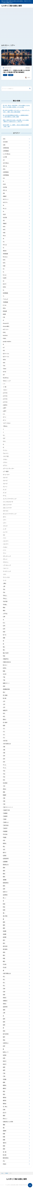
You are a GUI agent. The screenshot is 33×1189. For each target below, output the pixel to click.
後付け (4, 852)
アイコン (5, 450)
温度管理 (5, 1006)
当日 (4, 849)
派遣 (4, 994)
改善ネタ (5, 891)
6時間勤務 (5, 293)
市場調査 (5, 831)
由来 (4, 1046)
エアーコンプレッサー (8, 468)
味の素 (4, 698)
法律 (4, 988)
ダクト (4, 517)
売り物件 (5, 722)
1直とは (5, 166)
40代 (4, 229)
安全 (4, 780)
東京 (4, 940)
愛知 (4, 873)
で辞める (5, 426)
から (4, 414)
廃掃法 (4, 843)
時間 (4, 910)
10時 (4, 145)
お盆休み (5, 405)
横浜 (4, 961)
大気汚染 (5, 740)
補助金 (4, 1097)
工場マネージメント (8, 807)
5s (3, 272)
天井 (4, 755)
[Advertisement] (16, 27)
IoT (4, 347)
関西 (4, 1139)
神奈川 (4, 1061)
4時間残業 (5, 253)
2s (3, 181)
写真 (4, 656)
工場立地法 (5, 825)
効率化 (4, 668)
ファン (4, 553)
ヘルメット (5, 568)
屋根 (4, 792)
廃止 (4, 846)
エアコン (5, 465)
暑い (4, 913)
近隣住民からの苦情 (8, 1121)
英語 (4, 1094)
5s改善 (4, 278)
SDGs (4, 359)
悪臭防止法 (5, 864)
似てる (4, 634)
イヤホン (5, 459)
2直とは (5, 190)
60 (3, 281)
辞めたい (5, 1118)
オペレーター (6, 474)
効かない (5, 665)
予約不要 (5, 601)
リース (4, 580)
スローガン (5, 510)
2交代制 (5, 187)
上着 (4, 586)
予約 (4, 589)
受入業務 (5, 695)
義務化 (4, 1085)
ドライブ (5, 526)
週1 (4, 1127)
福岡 (4, 1067)
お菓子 (4, 408)
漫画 (4, 1009)
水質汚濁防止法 (7, 973)
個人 (4, 647)
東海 (4, 952)
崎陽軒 (4, 795)
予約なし (5, 595)
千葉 (4, 677)
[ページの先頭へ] (30, 1185)
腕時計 (4, 1088)
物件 (4, 1037)
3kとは (4, 208)
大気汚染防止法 (7, 743)
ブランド (5, 559)
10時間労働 (6, 148)
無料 (4, 1018)
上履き (4, 583)
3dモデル (5, 202)
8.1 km (4, 305)
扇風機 (4, 879)
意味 (4, 867)
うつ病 (4, 386)
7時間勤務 (5, 302)
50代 (4, 259)
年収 (4, 840)
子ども (4, 765)
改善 (4, 888)
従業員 (4, 855)
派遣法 (4, 997)
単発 (4, 686)
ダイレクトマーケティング (9, 513)
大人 (4, 728)
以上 (4, 622)
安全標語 (5, 783)
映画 (4, 904)
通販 (4, 1124)
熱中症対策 (5, 1034)
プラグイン (5, 562)
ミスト (4, 574)
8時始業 (5, 311)
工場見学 (5, 828)
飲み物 (4, 1155)
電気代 (4, 1142)
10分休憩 (5, 141)
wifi (3, 374)
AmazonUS (6, 323)
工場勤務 (5, 813)
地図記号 (5, 710)
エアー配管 (5, 471)
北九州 (4, 674)
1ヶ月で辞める (6, 154)
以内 (4, 625)
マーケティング (7, 571)
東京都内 (5, 949)
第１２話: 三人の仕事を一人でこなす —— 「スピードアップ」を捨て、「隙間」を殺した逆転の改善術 (16, 111)
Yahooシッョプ (7, 380)
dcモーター (6, 329)
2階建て (5, 196)
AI (3, 320)
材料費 (4, 937)
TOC (4, 365)
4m (3, 241)
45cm (4, 235)
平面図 (4, 837)
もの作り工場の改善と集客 (11, 6)
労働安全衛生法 (7, 662)
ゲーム (4, 495)
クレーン (5, 486)
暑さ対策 (5, 916)
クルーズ (5, 477)
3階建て (5, 223)
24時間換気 (6, 172)
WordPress (5, 377)
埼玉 (4, 713)
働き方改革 (5, 653)
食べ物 (4, 1152)
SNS (4, 362)
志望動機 (5, 861)
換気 (4, 885)
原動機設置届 (6, 689)
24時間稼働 (6, 175)
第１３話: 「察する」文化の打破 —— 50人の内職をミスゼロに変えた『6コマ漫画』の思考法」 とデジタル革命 (16, 106)
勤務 (4, 671)
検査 (4, 958)
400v (4, 226)
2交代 (4, 184)
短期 (4, 1058)
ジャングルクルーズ (8, 501)
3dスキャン (6, 199)
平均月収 (5, 834)
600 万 (4, 284)
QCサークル (6, 353)
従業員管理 (5, 858)
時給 (4, 907)
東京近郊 (5, 946)
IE (3, 344)
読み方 (4, 1112)
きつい (4, 417)
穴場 (4, 1073)
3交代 (4, 214)
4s (3, 247)
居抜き (4, 789)
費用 (4, 1115)
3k (3, 205)
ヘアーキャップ (7, 565)
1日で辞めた (6, 163)
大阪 (4, 746)
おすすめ (5, 392)
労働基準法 (5, 659)
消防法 (4, 1003)
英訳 (4, 1091)
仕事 (4, 616)
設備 (4, 1109)
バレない (5, 547)
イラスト (5, 462)
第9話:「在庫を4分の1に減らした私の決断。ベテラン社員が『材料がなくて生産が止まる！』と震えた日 (16, 121)
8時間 (4, 314)
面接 (4, 1146)
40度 (4, 232)
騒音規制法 (5, 1158)
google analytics (7, 341)
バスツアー (5, 541)
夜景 (4, 725)
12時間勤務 (6, 151)
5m (3, 269)
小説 (4, 786)
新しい (4, 898)
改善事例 (5, 895)
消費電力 (5, 1000)
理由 (4, 1040)
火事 (4, 1012)
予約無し (5, 604)
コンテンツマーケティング (9, 498)
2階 (4, 193)
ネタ (4, 535)
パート (4, 550)
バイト (4, 538)
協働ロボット (6, 683)
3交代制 (5, 217)
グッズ (4, 489)
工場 (4, 804)
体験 (4, 637)
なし (4, 435)
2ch (4, 178)
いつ (4, 383)
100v (4, 138)
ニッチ (4, 529)
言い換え (5, 1106)
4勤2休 (4, 250)
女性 (4, 758)
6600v (4, 287)
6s (3, 290)
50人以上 (5, 256)
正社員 (4, 964)
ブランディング (7, 556)
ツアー (4, 520)
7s (3, 296)
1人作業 (5, 157)
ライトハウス (6, 577)
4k (3, 238)
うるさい (5, 389)
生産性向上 (5, 1043)
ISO (4, 350)
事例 (4, 607)
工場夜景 (5, 816)
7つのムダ (5, 299)
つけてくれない (7, 423)
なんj (4, 441)
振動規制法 (5, 882)
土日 (4, 701)
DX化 (4, 332)
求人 (4, 976)
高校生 (4, 1164)
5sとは (4, 275)
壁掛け (4, 719)
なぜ (4, 438)
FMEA (4, 338)
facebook (5, 335)
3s (3, 211)
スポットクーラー (7, 504)
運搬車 (4, 1130)
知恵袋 (4, 1055)
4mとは (5, 244)
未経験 (4, 931)
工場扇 (4, 819)
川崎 (4, 798)
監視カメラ (5, 1052)
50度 (4, 266)
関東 (4, 1133)
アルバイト (5, 453)
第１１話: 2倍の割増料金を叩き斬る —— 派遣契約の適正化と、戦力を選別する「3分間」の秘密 (15, 116)
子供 (4, 770)
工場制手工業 (6, 810)
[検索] (30, 88)
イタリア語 (5, 456)
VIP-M (4, 371)
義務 (4, 1082)
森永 (4, 955)
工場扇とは (5, 822)
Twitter (4, 368)
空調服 (4, 1079)
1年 (4, 160)
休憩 (4, 631)
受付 (4, 692)
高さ (4, 1161)
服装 (4, 922)
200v (4, 169)
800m (4, 308)
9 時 (4, 317)
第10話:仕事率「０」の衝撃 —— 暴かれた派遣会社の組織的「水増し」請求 (16, 125)
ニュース (5, 532)
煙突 (4, 1031)
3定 (4, 220)
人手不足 (5, 613)
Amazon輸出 (6, 326)
